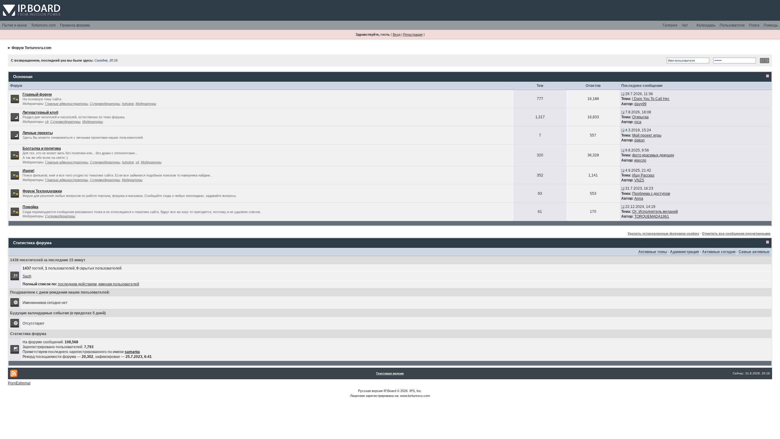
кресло (640, 160)
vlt (46, 121)
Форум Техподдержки (42, 191)
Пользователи (732, 25)
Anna (638, 198)
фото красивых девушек (653, 155)
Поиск (754, 25)
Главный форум (37, 94)
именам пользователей (118, 284)
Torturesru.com (43, 25)
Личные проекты (38, 133)
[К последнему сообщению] (622, 94)
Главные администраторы (66, 103)
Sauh (27, 276)
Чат (685, 25)
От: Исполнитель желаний (655, 211)
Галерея (670, 25)
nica (637, 122)
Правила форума (75, 25)
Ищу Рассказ (643, 175)
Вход (396, 34)
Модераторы (146, 103)
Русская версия (370, 391)
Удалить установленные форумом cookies (663, 233)
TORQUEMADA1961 (651, 216)
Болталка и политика (42, 148)
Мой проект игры (646, 135)
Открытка (640, 117)
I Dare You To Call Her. (651, 99)
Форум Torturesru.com (31, 48)
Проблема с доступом (651, 193)
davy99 (640, 104)
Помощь (771, 25)
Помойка (30, 207)
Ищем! (28, 171)
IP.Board (390, 391)
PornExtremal (19, 383)
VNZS (639, 180)
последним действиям (77, 284)
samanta (132, 352)
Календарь (706, 25)
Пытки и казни (14, 25)
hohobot (128, 103)
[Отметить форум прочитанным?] (15, 99)
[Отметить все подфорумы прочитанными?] (15, 117)
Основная (23, 76)
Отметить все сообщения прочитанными (736, 233)
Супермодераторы (105, 103)
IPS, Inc (415, 391)
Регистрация (413, 34)
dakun (639, 140)
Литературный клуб (40, 112)
